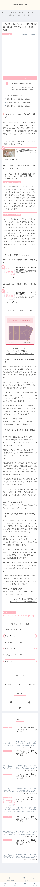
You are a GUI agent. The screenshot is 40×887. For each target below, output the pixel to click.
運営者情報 (10, 881)
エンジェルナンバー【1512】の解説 (20, 83)
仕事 (15, 616)
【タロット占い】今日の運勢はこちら (24, 599)
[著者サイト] (11, 702)
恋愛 (26, 616)
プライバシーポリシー (29, 878)
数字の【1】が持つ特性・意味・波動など (18, 99)
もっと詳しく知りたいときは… (15, 95)
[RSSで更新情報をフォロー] (20, 707)
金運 (32, 616)
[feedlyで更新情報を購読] (29, 702)
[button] (36, 428)
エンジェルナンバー (10, 612)
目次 (19, 78)
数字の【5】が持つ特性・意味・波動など (18, 106)
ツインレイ (8, 616)
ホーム (11, 878)
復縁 (20, 616)
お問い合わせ (29, 881)
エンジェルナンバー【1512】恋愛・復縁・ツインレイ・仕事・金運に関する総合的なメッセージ (20, 90)
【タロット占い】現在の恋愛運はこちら (20, 354)
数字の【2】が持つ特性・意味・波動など (18, 102)
